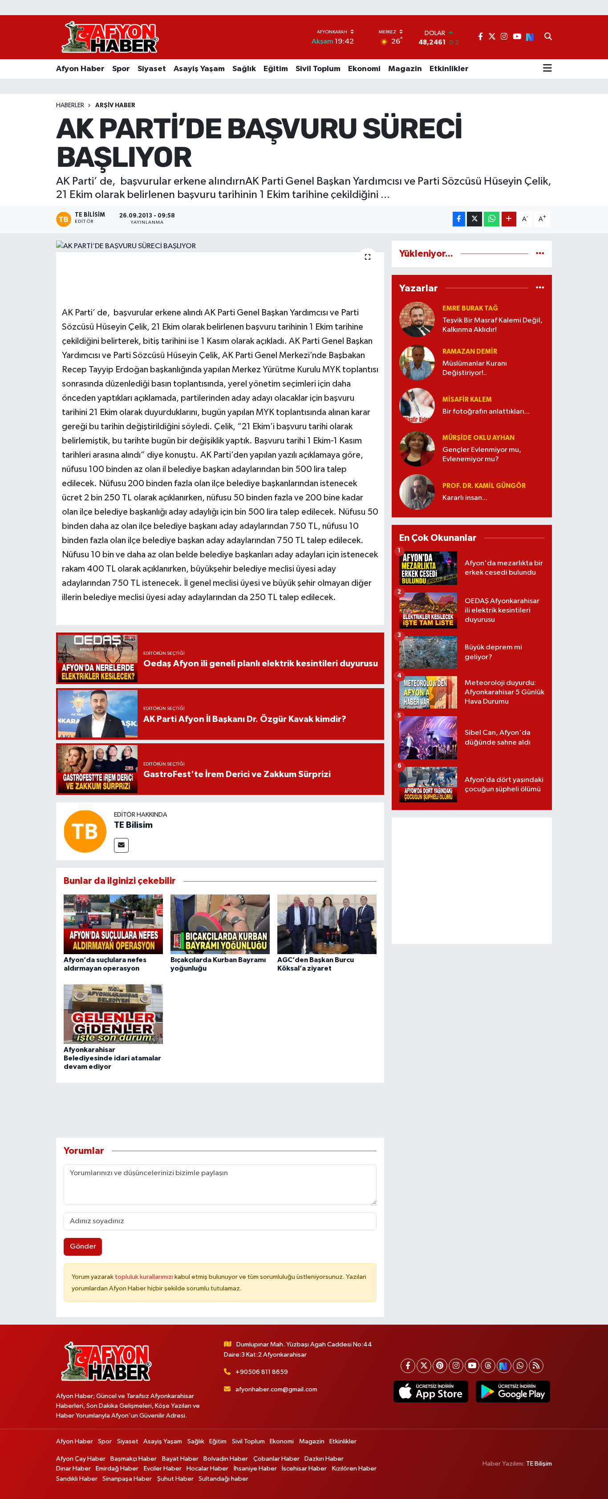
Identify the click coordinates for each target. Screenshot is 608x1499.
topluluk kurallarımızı (144, 1276)
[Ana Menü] (547, 69)
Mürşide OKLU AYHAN (478, 438)
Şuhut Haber (175, 1478)
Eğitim (275, 69)
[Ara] (548, 37)
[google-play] (513, 1392)
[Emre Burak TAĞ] (417, 319)
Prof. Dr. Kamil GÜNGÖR (484, 486)
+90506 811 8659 (261, 1372)
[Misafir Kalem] (417, 405)
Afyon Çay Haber (80, 1458)
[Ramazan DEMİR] (417, 362)
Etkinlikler (449, 69)
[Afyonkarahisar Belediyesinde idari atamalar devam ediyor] (113, 1014)
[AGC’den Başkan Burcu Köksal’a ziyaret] (327, 924)
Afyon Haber (80, 69)
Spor (121, 69)
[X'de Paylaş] (474, 219)
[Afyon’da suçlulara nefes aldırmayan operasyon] (113, 924)
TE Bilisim (133, 825)
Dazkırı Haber (324, 1458)
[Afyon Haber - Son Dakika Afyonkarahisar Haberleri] (110, 37)
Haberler (70, 105)
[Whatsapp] (520, 1365)
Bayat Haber (180, 1458)
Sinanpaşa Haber (127, 1478)
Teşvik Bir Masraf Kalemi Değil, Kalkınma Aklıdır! (492, 325)
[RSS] (536, 1365)
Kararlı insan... (464, 498)
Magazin (405, 69)
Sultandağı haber (223, 1478)
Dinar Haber (73, 1468)
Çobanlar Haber (276, 1458)
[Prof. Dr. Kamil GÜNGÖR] (417, 492)
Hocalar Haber (207, 1468)
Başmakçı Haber (133, 1458)
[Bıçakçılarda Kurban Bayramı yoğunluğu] (220, 924)
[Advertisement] (471, 880)
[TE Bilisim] (85, 831)
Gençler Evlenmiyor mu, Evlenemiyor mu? (481, 454)
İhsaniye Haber (255, 1468)
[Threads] (488, 1365)
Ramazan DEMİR (469, 351)
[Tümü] (540, 254)
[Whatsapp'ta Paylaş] (491, 219)
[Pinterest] (440, 1365)
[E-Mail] (121, 845)
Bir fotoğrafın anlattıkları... (486, 411)
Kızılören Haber (354, 1468)
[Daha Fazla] (509, 219)
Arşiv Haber (115, 105)
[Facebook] (408, 1365)
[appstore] (431, 1392)
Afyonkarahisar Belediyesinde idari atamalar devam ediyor (112, 1058)
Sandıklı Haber (76, 1478)
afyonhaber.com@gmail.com (276, 1389)
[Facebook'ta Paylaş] (459, 219)
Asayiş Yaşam (199, 69)
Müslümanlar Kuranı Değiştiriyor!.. (474, 368)
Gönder (83, 1246)
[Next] (504, 1365)
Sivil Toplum (318, 69)
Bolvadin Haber (225, 1458)
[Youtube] (472, 1365)
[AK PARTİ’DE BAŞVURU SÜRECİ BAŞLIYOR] (220, 246)
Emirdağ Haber (117, 1468)
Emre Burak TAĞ (470, 308)
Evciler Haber (163, 1468)
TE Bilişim (539, 1463)
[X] (424, 1365)
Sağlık (244, 69)
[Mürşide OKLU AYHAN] (417, 448)
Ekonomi (364, 69)
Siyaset (152, 69)
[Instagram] (456, 1365)
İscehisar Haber (304, 1468)
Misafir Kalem (467, 399)
